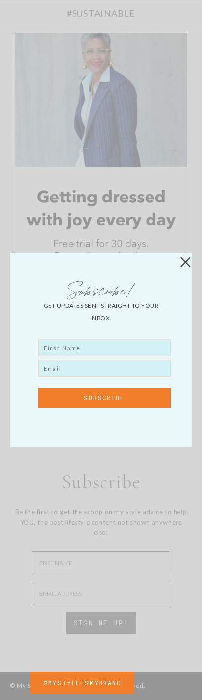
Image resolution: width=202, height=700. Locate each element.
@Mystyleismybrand (82, 683)
